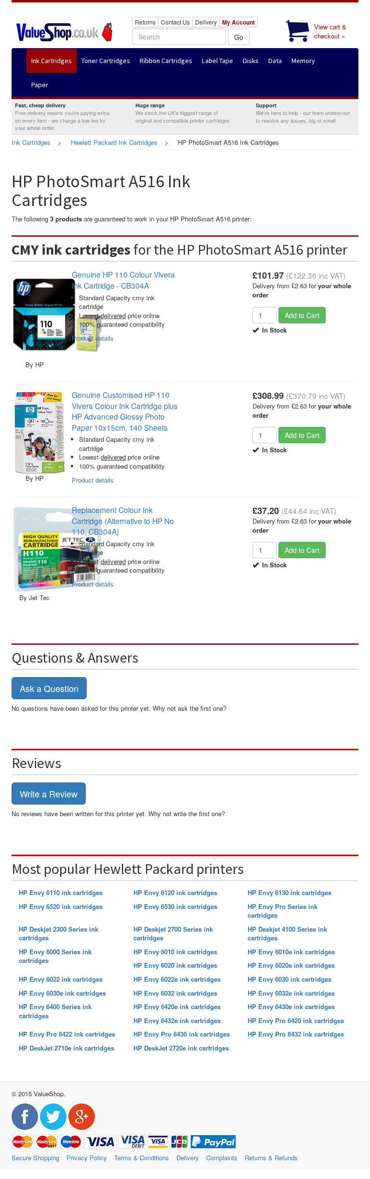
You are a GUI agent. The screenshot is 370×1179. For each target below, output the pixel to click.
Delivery (206, 22)
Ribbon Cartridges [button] (166, 60)
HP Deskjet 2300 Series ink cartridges (58, 933)
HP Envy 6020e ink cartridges (291, 965)
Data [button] (275, 60)
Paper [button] (39, 84)
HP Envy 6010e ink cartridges (291, 951)
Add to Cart (302, 315)
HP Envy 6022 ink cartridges (61, 979)
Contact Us (175, 22)
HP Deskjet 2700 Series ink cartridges (173, 933)
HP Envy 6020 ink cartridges (175, 965)
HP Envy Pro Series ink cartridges (282, 911)
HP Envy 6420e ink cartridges (177, 1006)
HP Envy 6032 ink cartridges (175, 993)
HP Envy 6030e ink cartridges (62, 993)
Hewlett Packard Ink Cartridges (114, 142)
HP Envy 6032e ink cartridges (291, 993)
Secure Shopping (35, 1157)
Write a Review (49, 793)
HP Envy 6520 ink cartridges (61, 906)
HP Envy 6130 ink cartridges (289, 892)
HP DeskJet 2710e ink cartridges (66, 1047)
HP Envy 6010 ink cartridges (175, 951)
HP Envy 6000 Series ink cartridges (55, 956)
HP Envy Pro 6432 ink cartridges (296, 1033)
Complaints (222, 1157)
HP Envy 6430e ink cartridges (291, 1006)
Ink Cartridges (31, 142)
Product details (93, 338)
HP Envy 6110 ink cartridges (61, 892)
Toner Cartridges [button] (105, 60)
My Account (238, 22)
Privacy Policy (86, 1157)
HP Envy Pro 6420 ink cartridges (296, 1020)
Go (238, 37)
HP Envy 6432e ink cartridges (177, 1020)
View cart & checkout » (330, 31)
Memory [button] (303, 60)
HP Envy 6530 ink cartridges (175, 906)
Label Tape (217, 60)
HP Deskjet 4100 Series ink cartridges (287, 933)
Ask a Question (49, 688)
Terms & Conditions (141, 1157)
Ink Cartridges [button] (51, 60)
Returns (145, 22)
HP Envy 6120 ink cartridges (175, 892)
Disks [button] (251, 60)
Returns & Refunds (271, 1157)
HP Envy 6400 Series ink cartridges (55, 1011)
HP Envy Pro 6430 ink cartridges (181, 1033)
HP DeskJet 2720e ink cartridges (181, 1047)
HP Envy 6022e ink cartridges (177, 979)
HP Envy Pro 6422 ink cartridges (67, 1033)
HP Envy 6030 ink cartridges (289, 979)
